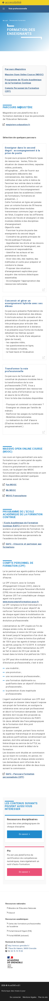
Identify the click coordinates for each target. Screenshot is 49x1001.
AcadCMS (14, 985)
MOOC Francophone (16, 495)
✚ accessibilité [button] (11, 2)
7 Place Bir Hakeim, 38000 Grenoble (21, 948)
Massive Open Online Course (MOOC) (24, 74)
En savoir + (24, 834)
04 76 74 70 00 (17, 951)
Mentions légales (29, 997)
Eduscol (11, 913)
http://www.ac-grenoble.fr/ (18, 946)
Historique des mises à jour (13, 991)
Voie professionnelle (18, 9)
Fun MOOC (11, 484)
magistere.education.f (17, 124)
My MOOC (11, 490)
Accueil (5, 20)
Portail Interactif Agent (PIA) (20, 931)
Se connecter (15, 997)
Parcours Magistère (15, 69)
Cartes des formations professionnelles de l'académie (24, 925)
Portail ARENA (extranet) (18, 936)
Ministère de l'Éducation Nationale (22, 908)
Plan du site (43, 997)
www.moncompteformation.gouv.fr (21, 602)
